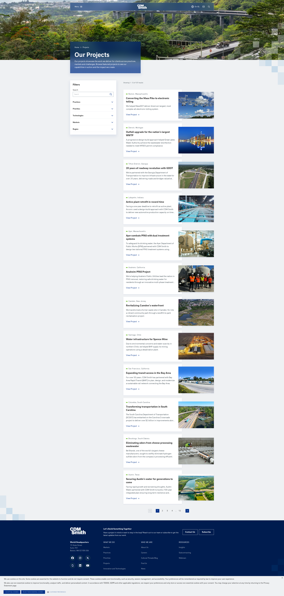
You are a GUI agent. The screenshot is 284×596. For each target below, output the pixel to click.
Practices (106, 553)
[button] (282, 577)
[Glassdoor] (72, 565)
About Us (144, 547)
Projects (106, 563)
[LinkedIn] (80, 565)
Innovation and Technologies (114, 568)
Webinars (182, 558)
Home (77, 47)
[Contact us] (203, 6)
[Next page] (187, 511)
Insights (182, 547)
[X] (87, 558)
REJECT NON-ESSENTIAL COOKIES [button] (33, 592)
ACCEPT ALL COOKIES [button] (11, 592)
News (143, 568)
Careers (144, 553)
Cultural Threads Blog (149, 558)
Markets (106, 547)
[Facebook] (72, 558)
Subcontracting (185, 553)
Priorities (106, 558)
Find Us (144, 563)
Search (75, 90)
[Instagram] (80, 558)
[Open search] (209, 6)
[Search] (110, 94)
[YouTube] (87, 565)
